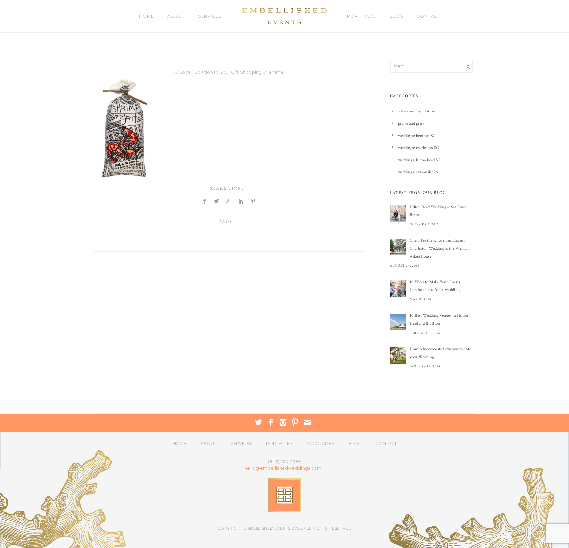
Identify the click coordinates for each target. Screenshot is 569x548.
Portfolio (361, 16)
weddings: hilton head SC (419, 160)
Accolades (320, 443)
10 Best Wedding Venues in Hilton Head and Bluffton (439, 319)
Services (210, 16)
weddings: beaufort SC (416, 135)
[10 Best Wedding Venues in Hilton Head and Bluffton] (398, 322)
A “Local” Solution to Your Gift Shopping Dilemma (228, 72)
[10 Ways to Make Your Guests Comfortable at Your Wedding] (398, 288)
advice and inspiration (416, 111)
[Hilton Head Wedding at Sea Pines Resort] (398, 213)
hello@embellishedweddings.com (282, 468)
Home (146, 16)
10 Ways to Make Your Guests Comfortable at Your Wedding (435, 286)
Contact (428, 16)
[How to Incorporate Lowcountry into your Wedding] (398, 355)
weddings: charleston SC (418, 148)
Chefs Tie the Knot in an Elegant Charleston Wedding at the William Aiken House (440, 248)
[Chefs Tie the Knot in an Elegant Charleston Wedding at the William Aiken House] (398, 247)
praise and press (411, 123)
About (176, 16)
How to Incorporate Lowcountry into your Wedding (440, 353)
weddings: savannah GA (418, 172)
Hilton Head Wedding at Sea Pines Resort (438, 211)
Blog (396, 16)
